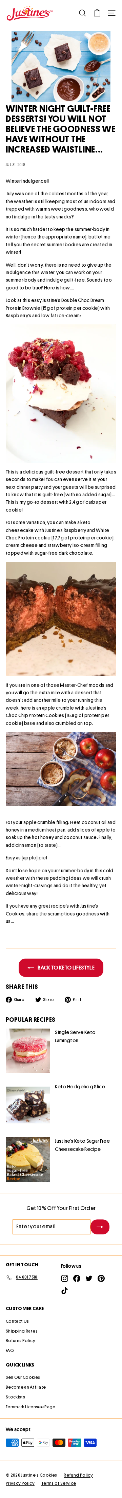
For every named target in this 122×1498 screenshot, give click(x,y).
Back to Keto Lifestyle (66, 967)
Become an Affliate (26, 1387)
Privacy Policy (20, 1483)
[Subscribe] (99, 1226)
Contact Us (17, 1321)
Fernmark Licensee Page (31, 1407)
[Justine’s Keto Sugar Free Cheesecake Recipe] (28, 1159)
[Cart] (97, 13)
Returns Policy (20, 1340)
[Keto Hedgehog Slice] (28, 1105)
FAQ (10, 1350)
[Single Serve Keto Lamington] (28, 1051)
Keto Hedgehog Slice (80, 1086)
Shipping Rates (22, 1331)
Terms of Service (58, 1483)
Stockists (15, 1397)
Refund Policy (78, 1475)
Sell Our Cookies (23, 1377)
